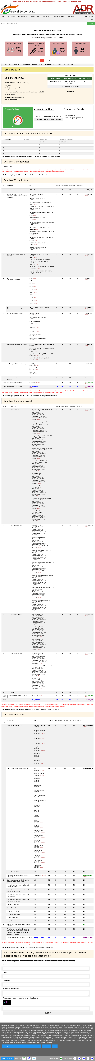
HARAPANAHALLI (37, 64)
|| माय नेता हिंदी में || (71, 16)
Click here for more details (70, 86)
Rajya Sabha (35, 16)
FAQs (54, 1046)
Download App (53, 1058)
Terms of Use (46, 1046)
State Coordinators (27, 1046)
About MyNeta (89, 16)
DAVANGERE (25, 64)
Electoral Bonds (59, 16)
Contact (38, 1046)
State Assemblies (23, 16)
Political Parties (46, 16)
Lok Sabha (11, 16)
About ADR (90, 20)
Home (3, 16)
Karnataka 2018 (14, 64)
